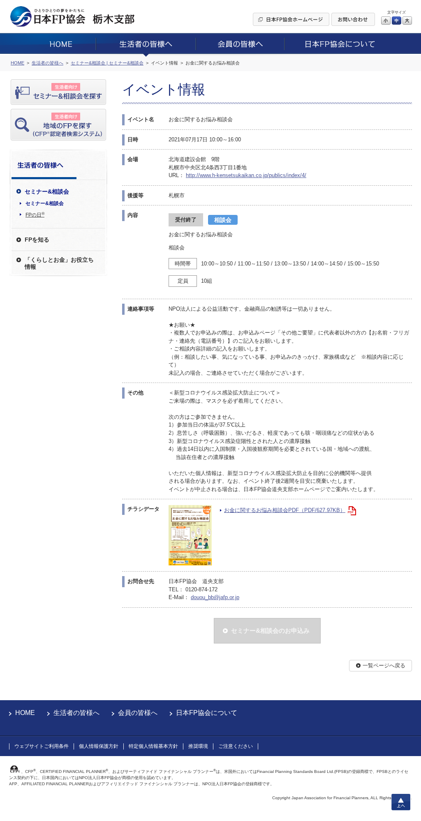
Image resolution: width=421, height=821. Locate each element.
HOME (25, 712)
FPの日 (34, 214)
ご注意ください (235, 746)
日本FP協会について (206, 712)
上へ (401, 802)
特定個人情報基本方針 (153, 746)
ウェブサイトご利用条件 (41, 746)
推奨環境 (198, 746)
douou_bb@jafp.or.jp (215, 597)
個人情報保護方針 (98, 746)
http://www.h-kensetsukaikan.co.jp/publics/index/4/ (246, 175)
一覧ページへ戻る (384, 665)
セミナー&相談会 (44, 203)
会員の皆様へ (137, 712)
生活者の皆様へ (76, 712)
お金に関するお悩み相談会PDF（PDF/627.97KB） (284, 510)
